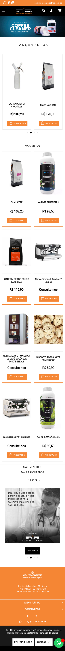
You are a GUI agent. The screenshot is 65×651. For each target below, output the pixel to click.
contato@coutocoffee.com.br (48, 3)
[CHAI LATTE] (16, 173)
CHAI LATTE (17, 202)
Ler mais (32, 550)
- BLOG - (32, 480)
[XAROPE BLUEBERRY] (48, 173)
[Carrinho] (59, 11)
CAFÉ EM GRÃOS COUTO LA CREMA (16, 280)
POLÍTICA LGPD (23, 642)
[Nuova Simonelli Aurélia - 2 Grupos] (48, 251)
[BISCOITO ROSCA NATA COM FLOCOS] (48, 329)
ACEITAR (41, 642)
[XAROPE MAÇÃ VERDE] (48, 408)
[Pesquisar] (44, 11)
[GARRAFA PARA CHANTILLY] (17, 76)
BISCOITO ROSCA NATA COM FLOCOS (48, 358)
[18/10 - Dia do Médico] (32, 515)
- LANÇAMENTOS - (32, 45)
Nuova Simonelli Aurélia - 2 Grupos (48, 280)
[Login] (52, 11)
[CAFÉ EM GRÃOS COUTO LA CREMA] (16, 251)
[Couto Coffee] (24, 10)
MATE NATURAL (48, 105)
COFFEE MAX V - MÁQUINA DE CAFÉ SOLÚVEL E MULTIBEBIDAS (16, 359)
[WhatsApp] (4, 3)
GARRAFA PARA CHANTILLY (17, 105)
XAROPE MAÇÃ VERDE (48, 437)
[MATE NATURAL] (48, 76)
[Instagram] (12, 3)
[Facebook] (9, 2)
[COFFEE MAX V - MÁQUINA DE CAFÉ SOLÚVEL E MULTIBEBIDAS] (16, 329)
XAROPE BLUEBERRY (48, 202)
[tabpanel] (32, 26)
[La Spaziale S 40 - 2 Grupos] (16, 408)
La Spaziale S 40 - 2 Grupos (16, 437)
